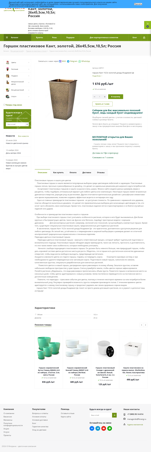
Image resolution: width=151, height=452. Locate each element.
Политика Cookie (46, 6)
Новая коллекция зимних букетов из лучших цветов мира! (16, 166)
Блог (34, 423)
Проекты (7, 435)
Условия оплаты (39, 416)
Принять (138, 4)
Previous (142, 325)
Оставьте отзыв (67, 413)
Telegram (73, 61)
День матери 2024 (13, 153)
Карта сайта (66, 416)
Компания (9, 409)
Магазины (8, 420)
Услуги (6, 432)
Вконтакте (92, 428)
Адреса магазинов (135, 424)
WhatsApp (86, 61)
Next (145, 325)
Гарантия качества (40, 426)
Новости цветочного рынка (17, 143)
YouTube (103, 428)
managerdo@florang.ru (136, 419)
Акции (6, 428)
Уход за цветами (39, 430)
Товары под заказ (13, 105)
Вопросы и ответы (40, 413)
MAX (64, 61)
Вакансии (8, 416)
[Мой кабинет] (144, 37)
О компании (9, 413)
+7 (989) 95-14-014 (135, 414)
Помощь (65, 409)
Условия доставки (40, 420)
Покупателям (38, 409)
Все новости (23, 136)
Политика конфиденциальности (13, 424)
